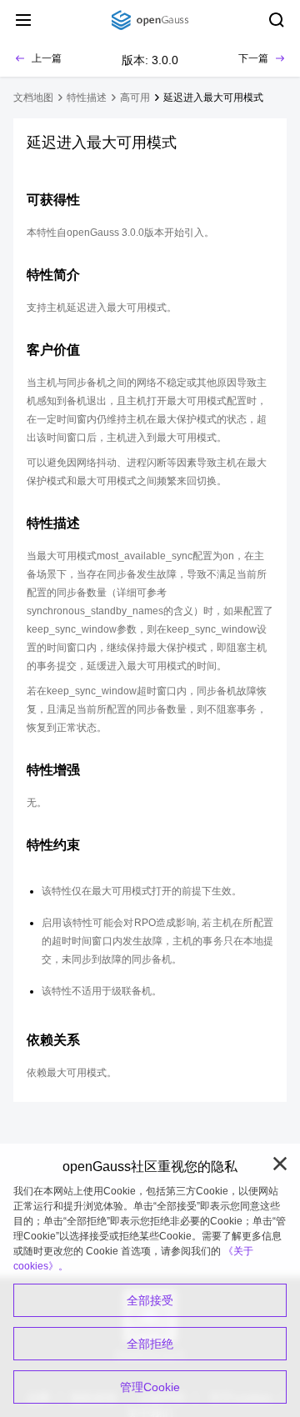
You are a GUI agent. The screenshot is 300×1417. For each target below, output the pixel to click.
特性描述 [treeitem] (87, 97)
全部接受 (150, 1300)
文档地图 (33, 97)
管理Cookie (150, 1387)
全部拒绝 (150, 1343)
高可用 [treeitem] (135, 97)
